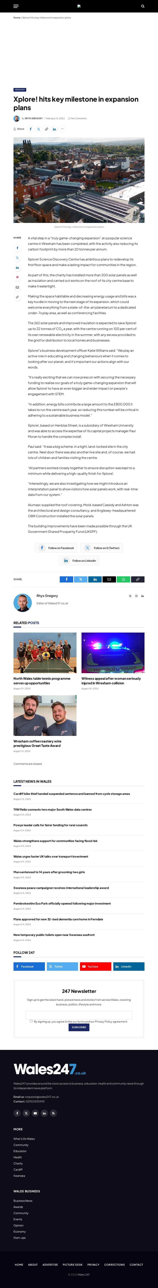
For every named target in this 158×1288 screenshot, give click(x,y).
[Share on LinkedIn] (54, 129)
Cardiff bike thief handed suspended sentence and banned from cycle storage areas (71, 793)
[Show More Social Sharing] (62, 129)
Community (21, 1145)
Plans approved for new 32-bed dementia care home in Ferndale (58, 919)
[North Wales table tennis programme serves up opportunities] (44, 653)
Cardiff (18, 1169)
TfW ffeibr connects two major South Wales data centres (52, 809)
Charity (18, 1163)
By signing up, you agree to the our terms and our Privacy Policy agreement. (81, 1021)
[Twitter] (17, 258)
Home (16, 17)
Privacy (93, 1264)
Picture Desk (73, 1264)
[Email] (17, 287)
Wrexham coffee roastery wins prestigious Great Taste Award (37, 743)
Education (19, 1151)
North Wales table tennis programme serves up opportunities (41, 680)
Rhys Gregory (34, 118)
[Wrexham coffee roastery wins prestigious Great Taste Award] (44, 715)
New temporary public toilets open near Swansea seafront (54, 934)
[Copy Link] (46, 129)
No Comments (79, 118)
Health (17, 1157)
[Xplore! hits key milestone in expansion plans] (79, 180)
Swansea (19, 1175)
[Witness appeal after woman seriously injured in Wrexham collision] (113, 653)
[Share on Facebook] (30, 129)
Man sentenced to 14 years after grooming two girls (49, 872)
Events (17, 1219)
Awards (18, 1206)
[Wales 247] (79, 6)
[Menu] (15, 6)
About (33, 1264)
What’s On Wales (24, 1138)
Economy (19, 1231)
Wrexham (20, 90)
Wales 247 (83, 1274)
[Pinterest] (17, 277)
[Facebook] (17, 248)
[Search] (142, 6)
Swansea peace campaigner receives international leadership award (61, 888)
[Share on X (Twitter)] (38, 129)
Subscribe (79, 1027)
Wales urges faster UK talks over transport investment (50, 856)
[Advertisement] (79, 53)
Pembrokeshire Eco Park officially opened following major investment (62, 903)
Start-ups (19, 1237)
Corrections (114, 1264)
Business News (22, 1200)
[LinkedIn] (17, 267)
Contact (136, 1264)
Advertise (50, 1264)
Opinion (18, 1225)
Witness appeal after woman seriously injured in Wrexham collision (111, 680)
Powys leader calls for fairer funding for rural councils (50, 825)
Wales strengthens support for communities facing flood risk (55, 841)
